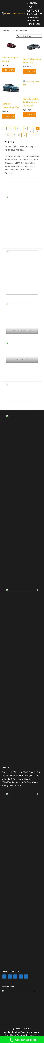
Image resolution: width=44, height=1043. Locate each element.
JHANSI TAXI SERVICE (33, 7)
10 (25, 131)
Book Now (9, 70)
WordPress (34, 1035)
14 (8, 135)
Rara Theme (11, 1035)
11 (31, 131)
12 (36, 131)
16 (19, 135)
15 (13, 135)
